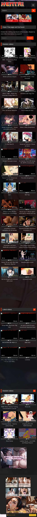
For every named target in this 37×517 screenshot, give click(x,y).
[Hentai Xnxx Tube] (15, 4)
